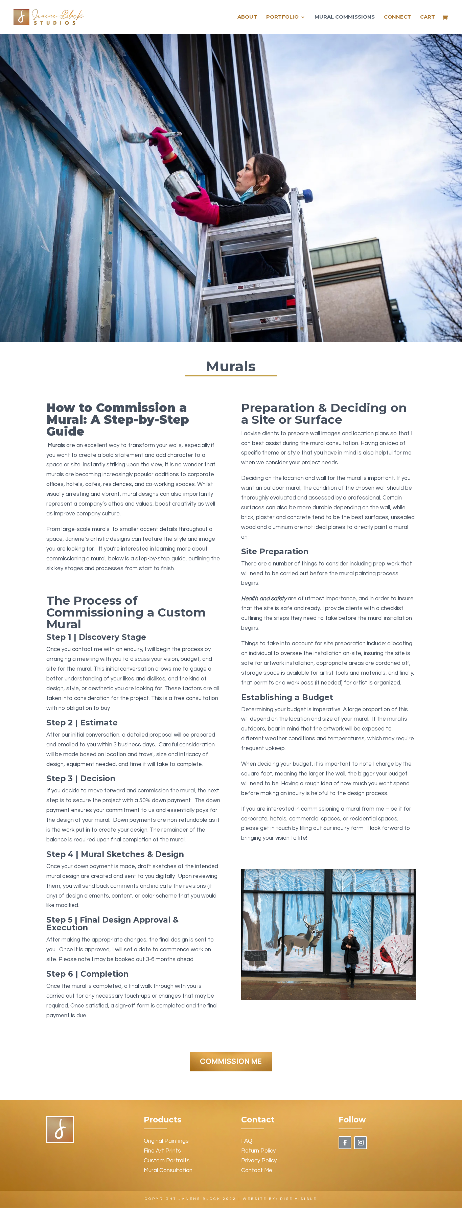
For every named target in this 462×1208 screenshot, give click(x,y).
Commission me (231, 1061)
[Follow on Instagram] (360, 1142)
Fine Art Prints (162, 1151)
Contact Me (256, 1170)
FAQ (246, 1141)
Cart (427, 17)
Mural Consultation (168, 1170)
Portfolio (282, 17)
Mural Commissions (345, 17)
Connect (397, 17)
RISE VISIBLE (298, 1199)
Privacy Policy (259, 1161)
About (247, 17)
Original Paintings (166, 1141)
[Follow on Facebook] (345, 1142)
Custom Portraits (167, 1161)
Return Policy (258, 1151)
